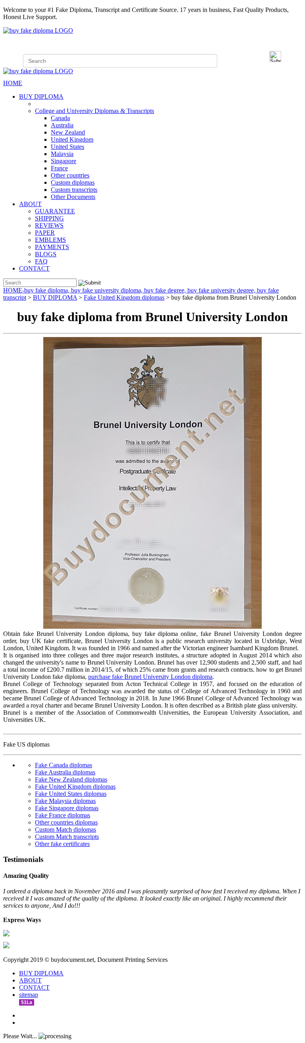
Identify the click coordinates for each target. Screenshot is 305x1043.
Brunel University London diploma (168, 676)
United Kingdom (72, 139)
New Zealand (68, 132)
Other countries (70, 175)
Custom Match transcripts (67, 836)
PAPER (45, 232)
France (59, 168)
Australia (62, 125)
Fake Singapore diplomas (66, 808)
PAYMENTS (52, 247)
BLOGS (45, 254)
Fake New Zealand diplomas (71, 779)
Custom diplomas (73, 182)
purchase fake (106, 676)
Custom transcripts (74, 189)
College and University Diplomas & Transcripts (94, 110)
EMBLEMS (50, 239)
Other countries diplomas (66, 822)
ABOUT (30, 204)
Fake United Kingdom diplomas (124, 297)
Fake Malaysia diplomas (65, 800)
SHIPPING (49, 218)
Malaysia (62, 153)
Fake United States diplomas (70, 793)
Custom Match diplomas (65, 829)
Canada (60, 118)
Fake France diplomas (62, 815)
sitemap (28, 994)
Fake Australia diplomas (65, 772)
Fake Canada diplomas (63, 765)
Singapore (63, 161)
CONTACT (34, 268)
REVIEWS (49, 225)
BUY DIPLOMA (41, 96)
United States (67, 146)
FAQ (41, 261)
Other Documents (73, 196)
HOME (12, 83)
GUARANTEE (55, 211)
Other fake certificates (62, 843)
